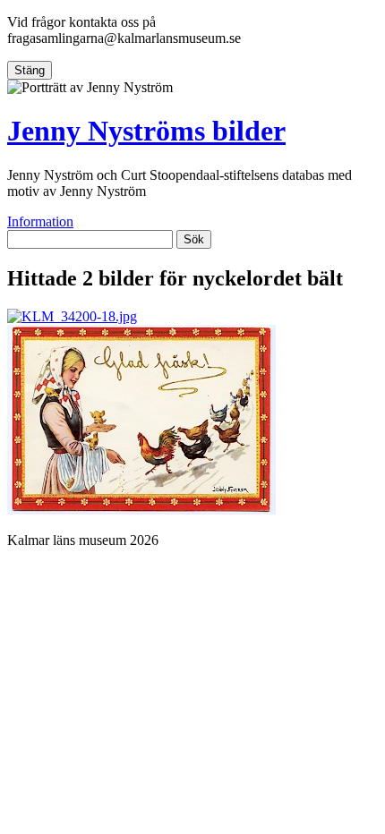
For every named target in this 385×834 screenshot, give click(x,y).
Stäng (29, 70)
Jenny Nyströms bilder (146, 131)
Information (40, 221)
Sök (194, 239)
